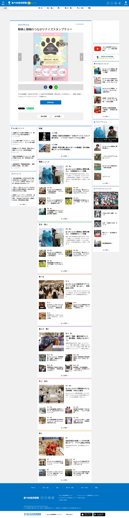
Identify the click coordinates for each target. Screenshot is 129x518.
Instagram (115, 3)
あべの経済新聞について (66, 495)
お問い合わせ (81, 497)
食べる (40, 8)
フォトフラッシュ (23, 24)
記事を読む (50, 102)
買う (59, 8)
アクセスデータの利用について (68, 497)
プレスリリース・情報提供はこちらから (88, 495)
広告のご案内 (63, 500)
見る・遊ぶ (50, 8)
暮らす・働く (69, 8)
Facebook (108, 3)
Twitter (111, 3)
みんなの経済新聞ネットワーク (32, 514)
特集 (89, 8)
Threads (119, 3)
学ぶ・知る (80, 8)
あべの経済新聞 (17, 3)
